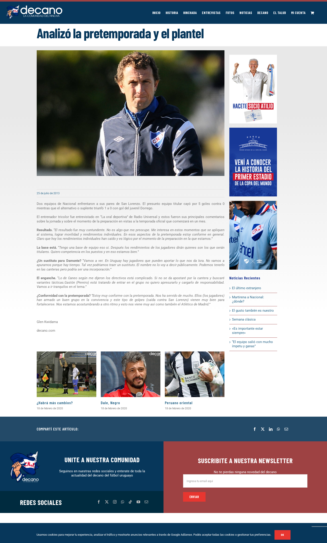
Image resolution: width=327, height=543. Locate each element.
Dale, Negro (110, 402)
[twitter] (107, 502)
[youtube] (138, 502)
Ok (282, 535)
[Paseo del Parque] (253, 129)
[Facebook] (255, 429)
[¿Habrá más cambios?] (66, 374)
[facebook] (99, 502)
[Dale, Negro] (130, 374)
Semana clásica (244, 319)
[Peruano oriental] (194, 374)
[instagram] (115, 502)
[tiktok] (130, 502)
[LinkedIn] (271, 429)
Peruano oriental (179, 402)
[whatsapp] (122, 502)
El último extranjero (246, 288)
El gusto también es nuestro (253, 311)
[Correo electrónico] (286, 429)
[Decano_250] (253, 202)
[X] (263, 429)
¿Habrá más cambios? (55, 402)
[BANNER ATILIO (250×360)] (253, 56)
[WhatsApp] (278, 429)
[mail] (146, 502)
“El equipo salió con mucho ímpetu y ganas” (252, 344)
